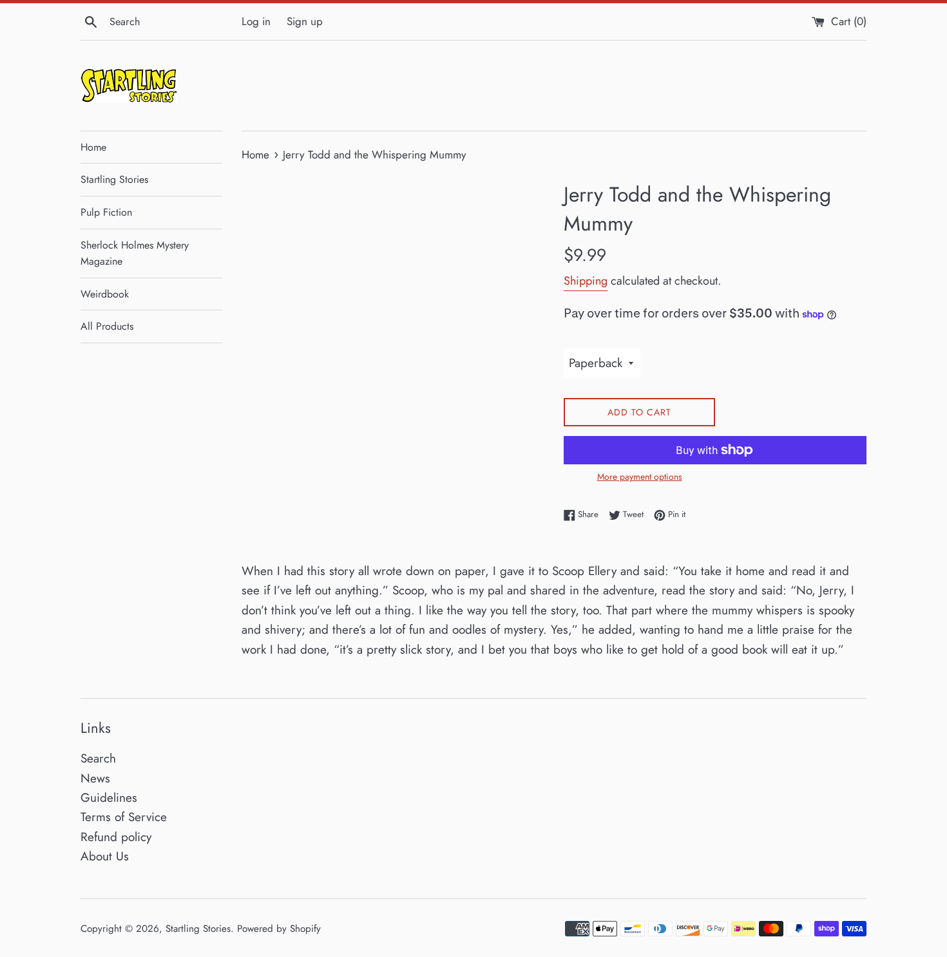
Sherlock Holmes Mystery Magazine (135, 253)
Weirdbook (105, 294)
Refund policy (116, 837)
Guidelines (109, 797)
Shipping (585, 280)
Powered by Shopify (279, 929)
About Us (105, 856)
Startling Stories (114, 179)
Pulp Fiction (106, 212)
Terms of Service (124, 817)
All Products (107, 326)
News (95, 778)
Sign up (305, 21)
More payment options (639, 476)
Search (98, 758)
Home (93, 147)
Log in (256, 21)
